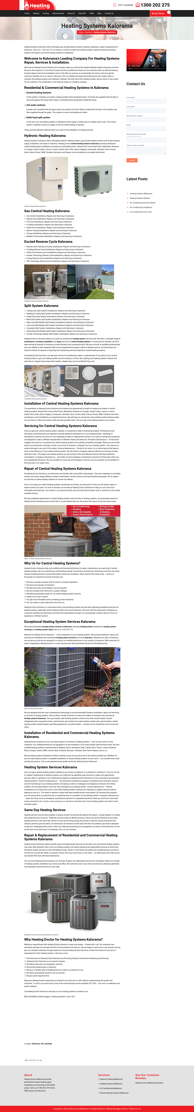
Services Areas (58, 13)
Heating (36, 13)
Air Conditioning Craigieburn (141, 207)
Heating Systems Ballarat (140, 198)
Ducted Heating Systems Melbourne (114, 1093)
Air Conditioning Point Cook (141, 212)
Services (88, 32)
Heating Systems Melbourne (141, 194)
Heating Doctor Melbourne (78, 1109)
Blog (99, 13)
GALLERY (82, 13)
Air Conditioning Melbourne (111, 1088)
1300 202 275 (155, 5)
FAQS (92, 13)
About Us (71, 13)
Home (27, 13)
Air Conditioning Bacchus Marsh (142, 203)
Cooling (46, 13)
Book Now (158, 13)
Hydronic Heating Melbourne (111, 1079)
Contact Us (109, 13)
